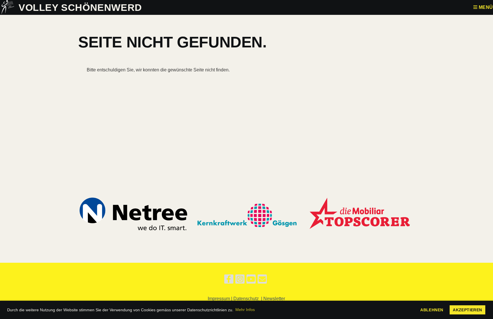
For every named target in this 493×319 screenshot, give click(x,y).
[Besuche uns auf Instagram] (240, 280)
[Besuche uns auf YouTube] (251, 280)
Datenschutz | (248, 298)
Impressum (219, 298)
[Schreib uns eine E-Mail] (262, 280)
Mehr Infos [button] (245, 309)
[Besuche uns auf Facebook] (228, 280)
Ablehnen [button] (431, 310)
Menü (485, 7)
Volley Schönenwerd (80, 7)
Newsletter (274, 298)
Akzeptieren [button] (467, 310)
